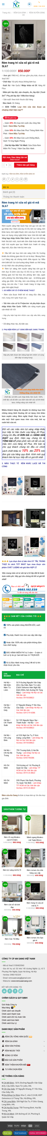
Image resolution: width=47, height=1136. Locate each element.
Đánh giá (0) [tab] (9, 192)
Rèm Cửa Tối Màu (12, 939)
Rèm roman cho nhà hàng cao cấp (35, 871)
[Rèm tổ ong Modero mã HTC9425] (12, 824)
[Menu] (3, 4)
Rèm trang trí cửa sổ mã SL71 (35, 904)
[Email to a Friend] (17, 179)
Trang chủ (6, 13)
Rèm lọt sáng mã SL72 (12, 870)
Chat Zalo (7, 1133)
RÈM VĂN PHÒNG (33, 1130)
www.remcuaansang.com (21, 981)
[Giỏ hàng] (29, 4)
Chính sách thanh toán (11, 1014)
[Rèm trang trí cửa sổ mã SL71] (35, 890)
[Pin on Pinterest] (21, 179)
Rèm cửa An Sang (10, 795)
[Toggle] (44, 1041)
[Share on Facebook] (8, 179)
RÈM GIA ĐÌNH (19, 13)
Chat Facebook (20, 1133)
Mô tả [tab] (6, 187)
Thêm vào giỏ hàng (26, 165)
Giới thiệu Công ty (9, 1004)
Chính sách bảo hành (10, 1020)
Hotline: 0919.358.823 (38, 1133)
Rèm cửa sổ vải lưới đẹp (12, 906)
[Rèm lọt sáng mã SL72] (12, 857)
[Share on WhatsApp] (4, 179)
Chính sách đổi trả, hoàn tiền (14, 1017)
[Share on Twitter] (13, 179)
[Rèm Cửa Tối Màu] (12, 926)
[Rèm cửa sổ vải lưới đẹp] (12, 891)
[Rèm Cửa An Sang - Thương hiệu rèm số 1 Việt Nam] (16, 4)
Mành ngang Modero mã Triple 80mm (35, 838)
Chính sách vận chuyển (11, 1011)
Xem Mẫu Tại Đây (17, 133)
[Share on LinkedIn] (26, 179)
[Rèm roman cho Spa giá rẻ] (35, 925)
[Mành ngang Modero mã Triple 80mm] (35, 825)
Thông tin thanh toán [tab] (13, 196)
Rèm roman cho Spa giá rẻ (35, 939)
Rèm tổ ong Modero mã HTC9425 (12, 838)
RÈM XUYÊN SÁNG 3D (27, 174)
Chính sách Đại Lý (9, 1023)
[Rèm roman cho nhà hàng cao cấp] (35, 857)
